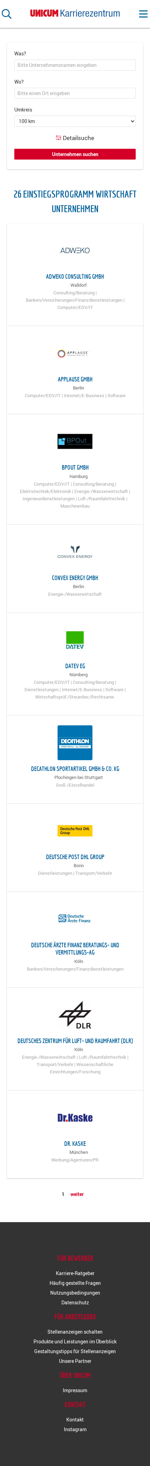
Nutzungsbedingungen (75, 1292)
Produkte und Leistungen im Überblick (75, 1341)
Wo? (19, 81)
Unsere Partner (75, 1361)
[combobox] (75, 65)
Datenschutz (75, 1302)
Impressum (75, 1390)
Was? (20, 53)
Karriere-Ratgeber (75, 1273)
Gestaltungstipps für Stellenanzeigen (75, 1351)
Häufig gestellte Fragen (75, 1283)
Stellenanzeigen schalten (75, 1331)
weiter (77, 1194)
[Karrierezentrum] (75, 11)
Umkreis (23, 109)
